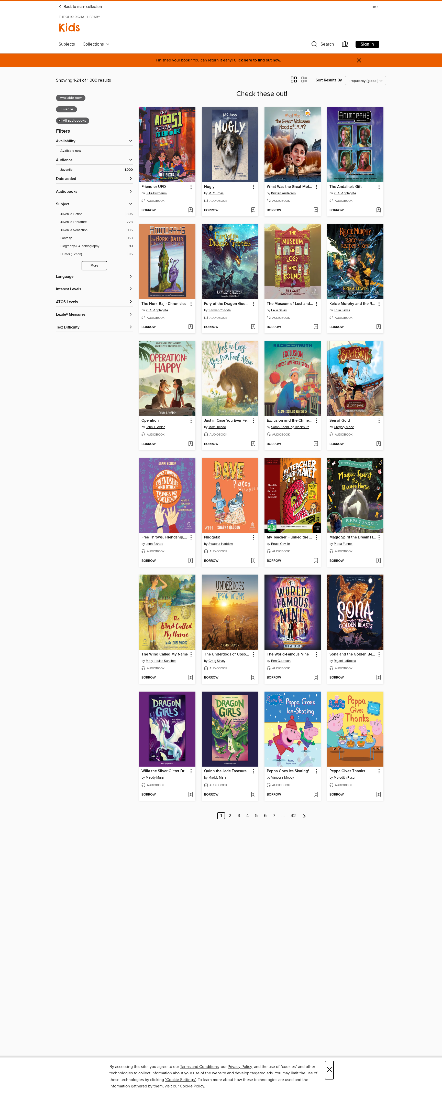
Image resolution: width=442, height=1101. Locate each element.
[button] (322, 45)
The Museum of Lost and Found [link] (290, 304)
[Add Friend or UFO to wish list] (190, 210)
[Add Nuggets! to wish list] (253, 561)
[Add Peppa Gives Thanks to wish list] (378, 794)
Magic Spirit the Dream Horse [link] (352, 537)
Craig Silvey (216, 661)
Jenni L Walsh (155, 427)
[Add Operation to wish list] (190, 444)
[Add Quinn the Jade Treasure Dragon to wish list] (253, 794)
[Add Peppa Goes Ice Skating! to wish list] (316, 794)
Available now (70, 151)
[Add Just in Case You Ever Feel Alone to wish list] (253, 444)
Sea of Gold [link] (339, 420)
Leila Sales (279, 310)
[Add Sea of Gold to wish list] (378, 444)
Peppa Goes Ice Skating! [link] (288, 771)
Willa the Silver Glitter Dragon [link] (164, 771)
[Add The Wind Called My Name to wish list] (190, 677)
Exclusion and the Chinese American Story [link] (290, 420)
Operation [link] (150, 420)
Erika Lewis (342, 310)
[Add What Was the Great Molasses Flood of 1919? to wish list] (316, 210)
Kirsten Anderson (283, 193)
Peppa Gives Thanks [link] (347, 771)
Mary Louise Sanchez (161, 661)
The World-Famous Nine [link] (288, 654)
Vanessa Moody (282, 778)
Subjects (67, 44)
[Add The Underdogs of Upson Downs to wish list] (253, 677)
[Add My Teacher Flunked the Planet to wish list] (316, 561)
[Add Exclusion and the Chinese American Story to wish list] (316, 444)
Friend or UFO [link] (153, 187)
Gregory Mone (344, 427)
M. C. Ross (216, 193)
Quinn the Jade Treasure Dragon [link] (227, 771)
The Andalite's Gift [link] (345, 187)
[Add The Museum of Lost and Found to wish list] (316, 327)
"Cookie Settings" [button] (180, 1079)
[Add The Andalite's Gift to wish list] (378, 210)
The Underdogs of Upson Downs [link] (227, 654)
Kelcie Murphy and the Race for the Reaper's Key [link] (352, 304)
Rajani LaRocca (345, 661)
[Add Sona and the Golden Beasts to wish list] (378, 677)
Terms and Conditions (199, 1066)
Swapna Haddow (220, 544)
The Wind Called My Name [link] (164, 654)
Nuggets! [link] (212, 537)
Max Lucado (217, 427)
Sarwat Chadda (219, 310)
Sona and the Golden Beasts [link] (352, 654)
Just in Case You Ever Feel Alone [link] (227, 420)
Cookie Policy (192, 1086)
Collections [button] (94, 44)
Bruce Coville (280, 544)
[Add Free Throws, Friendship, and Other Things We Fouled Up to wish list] (190, 561)
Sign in (367, 44)
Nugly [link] (209, 187)
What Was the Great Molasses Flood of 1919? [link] (290, 187)
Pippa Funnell (343, 544)
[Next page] (305, 816)
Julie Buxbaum (156, 193)
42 (293, 816)
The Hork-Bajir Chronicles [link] (163, 304)
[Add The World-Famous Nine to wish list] (316, 677)
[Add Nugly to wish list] (253, 210)
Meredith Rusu (344, 778)
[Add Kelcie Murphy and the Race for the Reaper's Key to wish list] (378, 327)
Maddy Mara (155, 778)
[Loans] (345, 45)
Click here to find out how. (257, 60)
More (94, 265)
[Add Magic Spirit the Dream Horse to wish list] (378, 561)
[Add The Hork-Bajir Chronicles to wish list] (190, 327)
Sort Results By (329, 80)
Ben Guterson (281, 661)
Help (375, 7)
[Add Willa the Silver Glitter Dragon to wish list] (190, 794)
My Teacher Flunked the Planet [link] (290, 537)
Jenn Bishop (154, 544)
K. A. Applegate (345, 193)
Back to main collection (82, 7)
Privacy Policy (240, 1066)
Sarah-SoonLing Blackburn (290, 427)
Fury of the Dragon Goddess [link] (227, 304)
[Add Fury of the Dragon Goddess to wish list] (253, 327)
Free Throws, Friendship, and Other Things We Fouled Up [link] (164, 537)
